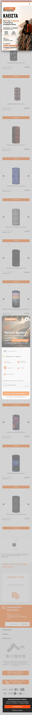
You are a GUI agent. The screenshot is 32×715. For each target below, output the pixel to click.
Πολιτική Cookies (24, 703)
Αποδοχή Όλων (17, 706)
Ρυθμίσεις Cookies (17, 710)
